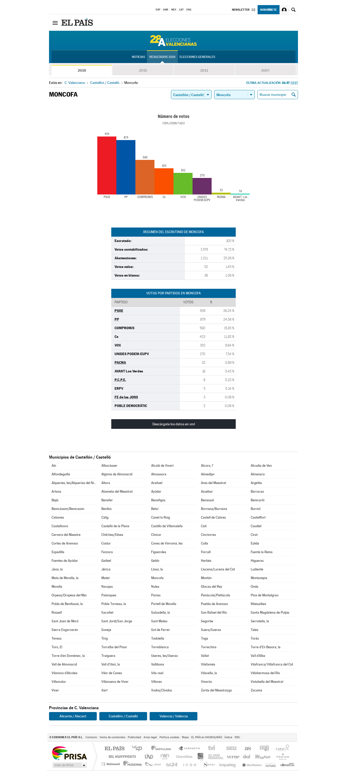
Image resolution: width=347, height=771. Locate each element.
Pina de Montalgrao (264, 595)
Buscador (293, 9)
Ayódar (156, 491)
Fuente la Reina (262, 552)
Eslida (255, 543)
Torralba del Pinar (114, 647)
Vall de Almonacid (64, 664)
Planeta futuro (208, 764)
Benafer (107, 500)
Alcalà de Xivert (162, 465)
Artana (56, 491)
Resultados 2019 (162, 57)
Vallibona (157, 664)
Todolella (157, 638)
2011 (204, 70)
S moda (271, 764)
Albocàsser (109, 465)
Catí (204, 526)
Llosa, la (157, 569)
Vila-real (157, 673)
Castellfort (258, 517)
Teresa (56, 638)
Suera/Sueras (211, 630)
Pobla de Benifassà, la (67, 604)
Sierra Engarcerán (65, 630)
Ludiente (257, 569)
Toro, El (57, 647)
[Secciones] (55, 23)
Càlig (104, 517)
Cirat (254, 535)
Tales (254, 630)
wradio (163, 756)
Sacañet (107, 612)
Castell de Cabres (213, 517)
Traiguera (108, 656)
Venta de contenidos (112, 737)
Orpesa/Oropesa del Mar (69, 595)
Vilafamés (208, 664)
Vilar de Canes (111, 673)
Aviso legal (150, 737)
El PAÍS (114, 749)
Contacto (91, 737)
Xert (104, 690)
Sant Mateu (159, 621)
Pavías (156, 595)
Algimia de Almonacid (116, 474)
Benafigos (158, 500)
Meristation (250, 764)
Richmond (111, 764)
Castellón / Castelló (123, 716)
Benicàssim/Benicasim (68, 509)
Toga (204, 638)
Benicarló (257, 500)
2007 (265, 70)
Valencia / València (174, 716)
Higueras (257, 561)
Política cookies (169, 737)
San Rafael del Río (214, 612)
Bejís (55, 500)
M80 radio (229, 756)
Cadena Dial (245, 756)
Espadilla (58, 552)
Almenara (258, 474)
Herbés (206, 561)
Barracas (257, 491)
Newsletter (240, 9)
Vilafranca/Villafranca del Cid (272, 664)
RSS (237, 737)
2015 (143, 70)
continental (200, 756)
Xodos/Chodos (161, 690)
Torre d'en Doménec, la (68, 656)
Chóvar (156, 535)
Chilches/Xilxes (112, 535)
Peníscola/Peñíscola (215, 595)
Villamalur (59, 682)
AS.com (248, 749)
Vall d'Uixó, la (110, 664)
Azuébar (207, 491)
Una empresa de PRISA (69, 753)
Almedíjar (208, 474)
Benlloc (106, 509)
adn (265, 749)
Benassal (207, 500)
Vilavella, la (209, 673)
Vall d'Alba (258, 656)
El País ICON (189, 764)
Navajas (107, 586)
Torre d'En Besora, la (265, 647)
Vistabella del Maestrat (267, 682)
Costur (106, 543)
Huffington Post (121, 756)
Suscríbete (268, 9)
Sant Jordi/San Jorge (116, 621)
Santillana (162, 749)
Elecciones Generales (197, 57)
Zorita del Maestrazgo (216, 690)
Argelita (256, 483)
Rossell (57, 612)
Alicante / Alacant (72, 716)
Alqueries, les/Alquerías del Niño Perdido (74, 483)
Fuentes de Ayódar (65, 561)
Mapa (185, 737)
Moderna (133, 764)
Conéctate (284, 9)
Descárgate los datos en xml (173, 424)
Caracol (283, 749)
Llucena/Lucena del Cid (218, 569)
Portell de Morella (163, 604)
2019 (82, 70)
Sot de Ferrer (160, 630)
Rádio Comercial (287, 764)
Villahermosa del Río (265, 673)
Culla (204, 543)
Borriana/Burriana (214, 509)
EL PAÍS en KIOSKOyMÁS (206, 737)
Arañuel (156, 483)
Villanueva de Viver (115, 682)
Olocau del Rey (211, 586)
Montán (206, 578)
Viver (55, 690)
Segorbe (207, 621)
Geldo (155, 561)
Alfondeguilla (61, 474)
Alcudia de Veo (261, 465)
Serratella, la (260, 621)
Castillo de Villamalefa (167, 526)
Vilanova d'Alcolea (64, 673)
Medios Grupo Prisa (69, 765)
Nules (155, 586)
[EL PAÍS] (77, 23)
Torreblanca (160, 647)
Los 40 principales (138, 749)
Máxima (214, 756)
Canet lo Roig (160, 517)
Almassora (158, 474)
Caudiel (256, 526)
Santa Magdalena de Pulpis (270, 612)
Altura (105, 483)
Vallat (205, 656)
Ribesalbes (258, 604)
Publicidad (134, 737)
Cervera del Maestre (66, 535)
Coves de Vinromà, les (167, 543)
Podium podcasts (282, 756)
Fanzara (107, 552)
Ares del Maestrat (213, 483)
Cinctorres (208, 535)
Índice (228, 737)
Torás (255, 638)
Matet (105, 578)
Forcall (206, 552)
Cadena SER (232, 749)
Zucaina (256, 690)
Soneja (106, 630)
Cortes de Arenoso (65, 543)
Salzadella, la (160, 612)
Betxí (154, 509)
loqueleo (227, 764)
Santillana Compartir (189, 749)
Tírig (104, 638)
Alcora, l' (207, 465)
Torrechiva (208, 647)
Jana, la (57, 569)
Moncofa (157, 578)
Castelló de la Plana (115, 526)
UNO (149, 756)
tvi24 (172, 764)
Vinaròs (206, 682)
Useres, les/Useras (164, 656)
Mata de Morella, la (65, 578)
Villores (156, 682)
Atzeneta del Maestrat (117, 491)
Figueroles (158, 552)
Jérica (106, 569)
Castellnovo (60, 526)
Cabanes (58, 517)
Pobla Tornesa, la (113, 604)
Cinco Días (182, 756)
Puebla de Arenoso (214, 604)
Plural (153, 764)
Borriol (255, 509)
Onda (254, 586)
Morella (57, 586)
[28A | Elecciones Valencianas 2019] (173, 40)
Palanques (108, 595)
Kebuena (263, 756)
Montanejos (259, 578)
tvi (213, 749)
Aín (54, 465)
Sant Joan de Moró (65, 621)
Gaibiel (106, 561)
